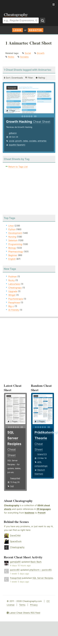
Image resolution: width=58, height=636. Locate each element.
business (29, 512)
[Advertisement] (21, 4)
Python (12, 229)
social (11, 141)
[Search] (42, 20)
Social (28, 53)
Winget (12, 295)
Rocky (11, 280)
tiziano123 (42, 454)
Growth (40, 53)
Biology (12, 247)
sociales (33, 141)
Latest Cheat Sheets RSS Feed (24, 612)
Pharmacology (15, 251)
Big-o (11, 306)
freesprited (15, 478)
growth (18, 141)
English (12, 259)
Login (17, 30)
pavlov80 (15, 569)
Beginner (12, 255)
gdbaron (13, 133)
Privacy (34, 604)
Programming (15, 244)
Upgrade (12, 291)
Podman (12, 276)
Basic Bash (35, 561)
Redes (11, 56)
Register (35, 30)
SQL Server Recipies (42, 578)
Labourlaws (14, 284)
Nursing (12, 236)
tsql (12, 486)
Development (15, 233)
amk (39, 462)
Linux (11, 225)
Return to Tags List (18, 166)
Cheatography (11, 505)
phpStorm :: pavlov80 (40, 569)
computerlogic (41, 466)
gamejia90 (15, 561)
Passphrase (14, 302)
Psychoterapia (15, 298)
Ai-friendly (13, 309)
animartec (42, 141)
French (41, 512)
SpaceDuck (16, 541)
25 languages (44, 509)
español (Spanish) (17, 145)
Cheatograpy (15, 287)
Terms (22, 604)
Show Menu (53, 4)
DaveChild (15, 535)
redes (25, 141)
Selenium (13, 240)
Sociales (24, 56)
